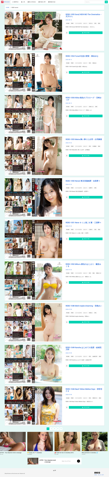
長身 (99, 23)
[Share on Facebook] (97, 473)
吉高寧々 (91, 187)
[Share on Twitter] (99, 473)
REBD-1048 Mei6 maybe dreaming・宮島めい (84, 306)
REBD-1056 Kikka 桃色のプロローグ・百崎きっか (84, 99)
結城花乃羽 (95, 356)
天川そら (91, 23)
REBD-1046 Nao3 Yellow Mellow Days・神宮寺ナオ (84, 390)
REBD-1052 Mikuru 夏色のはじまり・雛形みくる (83, 265)
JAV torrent (7, 2)
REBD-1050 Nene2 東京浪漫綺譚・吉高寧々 (83, 181)
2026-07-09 (69, 309)
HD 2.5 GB (86, 155)
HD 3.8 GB (86, 407)
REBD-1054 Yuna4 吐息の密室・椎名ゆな (82, 56)
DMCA (95, 474)
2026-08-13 (69, 20)
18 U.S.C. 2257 (101, 474)
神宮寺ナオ (95, 398)
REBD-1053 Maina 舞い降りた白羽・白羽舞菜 (84, 139)
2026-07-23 (69, 143)
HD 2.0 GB (86, 72)
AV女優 (67, 23)
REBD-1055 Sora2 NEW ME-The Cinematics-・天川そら (84, 15)
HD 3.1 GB (86, 239)
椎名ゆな (94, 63)
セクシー (85, 23)
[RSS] (95, 473)
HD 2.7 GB (86, 322)
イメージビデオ (78, 23)
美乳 (96, 106)
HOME (7, 7)
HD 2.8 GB (86, 197)
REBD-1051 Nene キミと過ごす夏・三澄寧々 (83, 223)
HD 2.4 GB (86, 32)
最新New (16, 2)
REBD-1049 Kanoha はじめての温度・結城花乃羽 (83, 348)
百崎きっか (91, 106)
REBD (72, 23)
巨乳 (95, 23)
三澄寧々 (91, 229)
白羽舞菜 (94, 146)
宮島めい (91, 312)
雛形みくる (98, 273)
